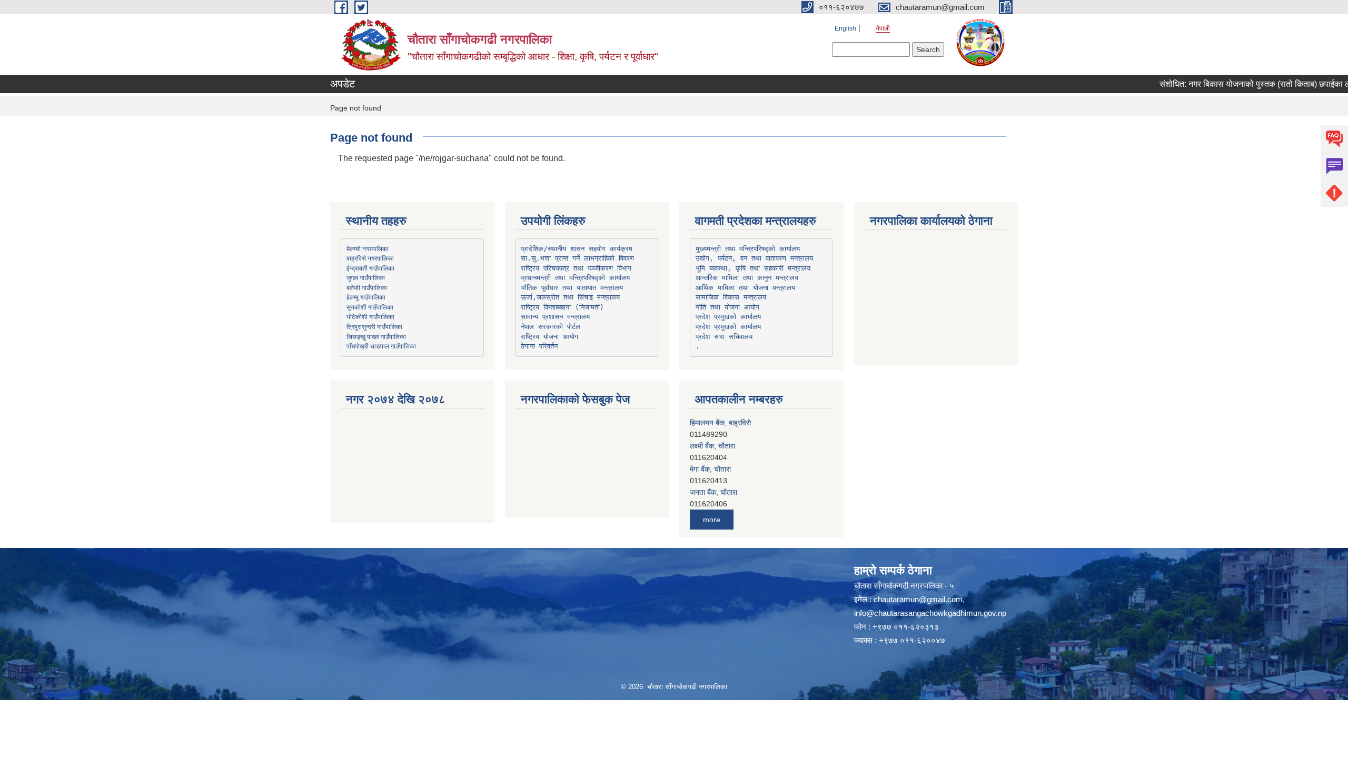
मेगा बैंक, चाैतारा (710, 446)
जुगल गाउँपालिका (365, 277)
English (845, 28)
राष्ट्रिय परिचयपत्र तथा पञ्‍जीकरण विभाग (576, 268)
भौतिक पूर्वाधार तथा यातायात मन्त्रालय (572, 288)
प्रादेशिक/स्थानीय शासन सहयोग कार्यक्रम (576, 249)
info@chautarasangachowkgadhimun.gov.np (930, 613)
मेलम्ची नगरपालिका (367, 248)
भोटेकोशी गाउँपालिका (370, 316)
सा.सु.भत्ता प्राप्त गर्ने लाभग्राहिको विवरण (577, 258)
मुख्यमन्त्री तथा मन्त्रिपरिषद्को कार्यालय (748, 249)
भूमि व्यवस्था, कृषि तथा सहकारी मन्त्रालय (753, 268)
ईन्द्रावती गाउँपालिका (370, 268)
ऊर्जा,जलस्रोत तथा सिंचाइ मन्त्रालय (570, 297)
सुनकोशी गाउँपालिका (369, 307)
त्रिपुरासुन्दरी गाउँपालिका (374, 326)
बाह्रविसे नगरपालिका (370, 258)
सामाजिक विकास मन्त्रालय (731, 297)
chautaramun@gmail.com (918, 599)
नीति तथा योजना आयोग (727, 307)
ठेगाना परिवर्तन (539, 346)
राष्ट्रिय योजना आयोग (549, 337)
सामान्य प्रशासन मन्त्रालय (555, 317)
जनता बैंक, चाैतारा (713, 469)
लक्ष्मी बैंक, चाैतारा (712, 422)
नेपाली (883, 28)
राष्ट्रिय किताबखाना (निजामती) (562, 307)
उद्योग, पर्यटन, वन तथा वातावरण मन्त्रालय (754, 258)
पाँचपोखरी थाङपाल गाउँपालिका (381, 346)
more (711, 519)
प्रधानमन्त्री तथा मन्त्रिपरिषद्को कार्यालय (575, 278)
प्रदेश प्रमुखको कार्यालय (728, 317)
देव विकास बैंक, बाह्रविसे (722, 492)
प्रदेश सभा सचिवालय (724, 337)
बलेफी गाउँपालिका (366, 287)
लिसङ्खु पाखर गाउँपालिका (376, 336)
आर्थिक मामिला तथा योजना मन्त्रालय (745, 288)
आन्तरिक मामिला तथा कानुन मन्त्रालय (747, 278)
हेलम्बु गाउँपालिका (365, 297)
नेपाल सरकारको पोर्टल (550, 327)
